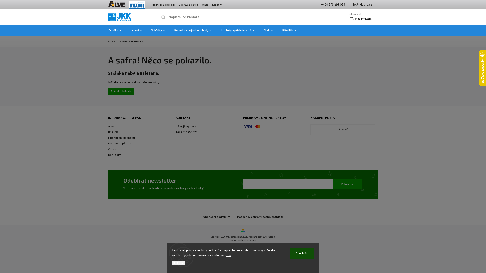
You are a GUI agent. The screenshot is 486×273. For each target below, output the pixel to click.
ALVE (116, 5)
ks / (343, 129)
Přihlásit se (347, 184)
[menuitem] (117, 30)
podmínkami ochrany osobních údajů (183, 188)
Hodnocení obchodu (163, 5)
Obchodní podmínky (216, 217)
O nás (205, 5)
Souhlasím (302, 253)
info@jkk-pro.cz (186, 126)
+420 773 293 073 (186, 132)
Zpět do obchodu (121, 91)
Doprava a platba (188, 5)
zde (228, 255)
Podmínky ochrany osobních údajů (260, 217)
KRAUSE (137, 5)
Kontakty (217, 5)
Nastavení (178, 263)
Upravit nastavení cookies (243, 240)
